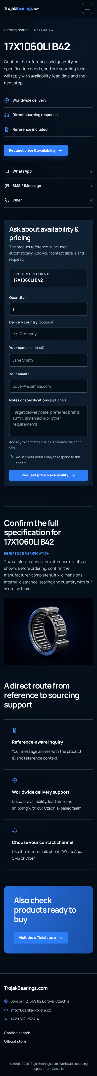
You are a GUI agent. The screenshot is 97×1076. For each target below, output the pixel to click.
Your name (27, 347)
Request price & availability (32, 150)
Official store (15, 1041)
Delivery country (32, 322)
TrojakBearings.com (26, 988)
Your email (19, 374)
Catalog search (16, 29)
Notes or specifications (37, 400)
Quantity (18, 297)
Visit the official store (37, 937)
